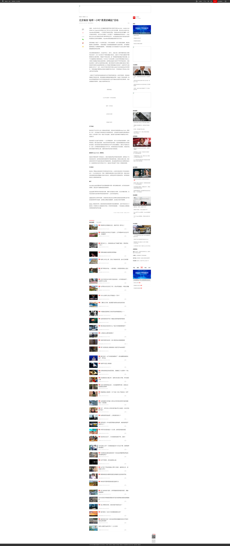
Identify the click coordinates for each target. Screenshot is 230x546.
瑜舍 (104, 28)
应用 (9, 1)
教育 (138, 267)
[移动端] (196, 1)
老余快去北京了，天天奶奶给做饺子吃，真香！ (113, 436)
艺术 (149, 267)
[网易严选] (205, 1)
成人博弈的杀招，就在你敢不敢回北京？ (111, 504)
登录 (215, 1)
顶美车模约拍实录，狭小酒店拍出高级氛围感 (113, 340)
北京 (91, 28)
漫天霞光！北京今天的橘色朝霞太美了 (111, 512)
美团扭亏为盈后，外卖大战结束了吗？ (141, 209)
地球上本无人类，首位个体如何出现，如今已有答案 (114, 259)
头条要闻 (135, 64)
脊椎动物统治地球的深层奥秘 (108, 252)
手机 (134, 267)
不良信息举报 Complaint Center (128, 544)
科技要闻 (135, 195)
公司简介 (107, 544)
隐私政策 (121, 544)
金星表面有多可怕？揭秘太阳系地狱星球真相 (113, 318)
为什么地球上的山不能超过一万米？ (110, 295)
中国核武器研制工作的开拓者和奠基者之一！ (113, 311)
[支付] (208, 1)
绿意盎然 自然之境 (137, 38)
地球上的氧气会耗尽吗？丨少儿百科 (108, 526)
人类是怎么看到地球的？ (107, 333)
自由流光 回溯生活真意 (138, 43)
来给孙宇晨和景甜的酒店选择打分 (110, 481)
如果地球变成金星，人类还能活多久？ (111, 415)
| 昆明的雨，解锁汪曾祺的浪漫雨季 (141, 258)
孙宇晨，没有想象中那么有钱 (139, 129)
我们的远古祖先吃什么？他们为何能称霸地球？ (113, 326)
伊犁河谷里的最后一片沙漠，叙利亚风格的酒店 (113, 429)
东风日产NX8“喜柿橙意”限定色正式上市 (141, 239)
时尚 (146, 267)
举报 (128, 23)
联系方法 (110, 544)
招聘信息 (114, 544)
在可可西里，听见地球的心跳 (108, 460)
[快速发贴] (83, 29)
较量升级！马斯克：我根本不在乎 (140, 206)
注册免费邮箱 (220, 1)
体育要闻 (135, 136)
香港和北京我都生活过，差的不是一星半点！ (113, 225)
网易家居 (84, 16)
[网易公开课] (200, 1)
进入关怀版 (18, 1)
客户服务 (117, 544)
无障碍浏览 (13, 1)
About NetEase (102, 544)
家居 (134, 23)
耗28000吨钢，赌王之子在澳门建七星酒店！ (142, 122)
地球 (125, 32)
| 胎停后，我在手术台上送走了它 (141, 260)
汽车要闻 (135, 223)
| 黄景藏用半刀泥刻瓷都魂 (139, 255)
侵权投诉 (139, 544)
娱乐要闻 (135, 167)
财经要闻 (135, 110)
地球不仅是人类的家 (106, 363)
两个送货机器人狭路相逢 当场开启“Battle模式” (113, 347)
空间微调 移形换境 (137, 40)
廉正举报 (135, 544)
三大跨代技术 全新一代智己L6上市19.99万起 (142, 245)
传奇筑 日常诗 (136, 35)
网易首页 (6, 1)
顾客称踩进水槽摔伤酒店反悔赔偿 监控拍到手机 (113, 474)
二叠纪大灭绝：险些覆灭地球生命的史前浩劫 (113, 302)
